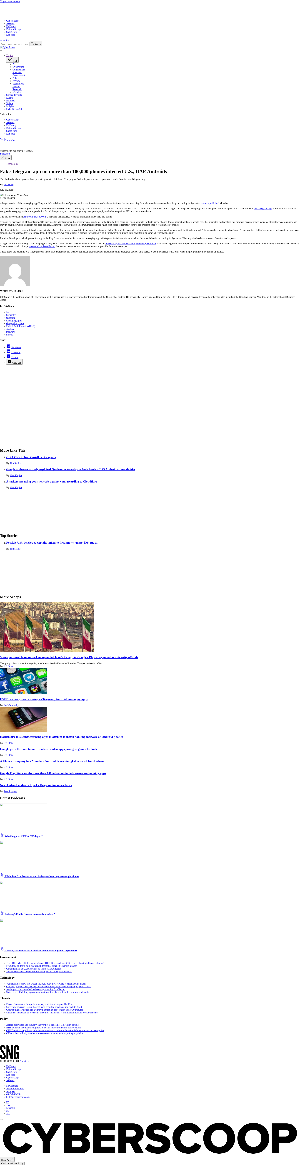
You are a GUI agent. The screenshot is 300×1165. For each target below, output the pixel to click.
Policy (15, 78)
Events (9, 97)
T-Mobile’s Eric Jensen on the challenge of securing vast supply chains (41, 876)
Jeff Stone (8, 184)
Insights (10, 106)
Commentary (18, 69)
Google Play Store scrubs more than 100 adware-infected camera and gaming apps (53, 773)
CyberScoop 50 (14, 109)
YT (8, 1113)
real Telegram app (263, 208)
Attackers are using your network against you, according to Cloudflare (51, 481)
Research (17, 89)
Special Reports (14, 95)
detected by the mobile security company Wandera (131, 243)
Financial (17, 72)
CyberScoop (12, 20)
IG (7, 1110)
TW (8, 1105)
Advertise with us (15, 1088)
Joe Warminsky (11, 705)
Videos (9, 103)
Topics (9, 55)
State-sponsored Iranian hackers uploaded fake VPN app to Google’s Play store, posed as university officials (69, 657)
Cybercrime (18, 66)
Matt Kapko (16, 475)
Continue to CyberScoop (12, 1163)
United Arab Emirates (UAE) (20, 326)
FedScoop (11, 26)
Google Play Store (15, 323)
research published (210, 203)
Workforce (17, 92)
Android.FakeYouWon (34, 216)
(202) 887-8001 (14, 1094)
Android (10, 329)
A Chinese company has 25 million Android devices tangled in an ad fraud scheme (52, 761)
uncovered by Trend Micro (42, 246)
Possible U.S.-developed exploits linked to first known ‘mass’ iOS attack (52, 542)
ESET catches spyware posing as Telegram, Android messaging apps (44, 699)
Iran (8, 312)
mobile (9, 334)
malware (10, 331)
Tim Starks (15, 463)
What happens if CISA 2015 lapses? (23, 836)
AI (13, 64)
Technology (18, 83)
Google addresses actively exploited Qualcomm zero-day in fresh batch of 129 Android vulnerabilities (70, 469)
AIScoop (10, 23)
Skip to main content (10, 1)
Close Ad (5, 1160)
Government (18, 75)
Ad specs (10, 1091)
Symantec (11, 315)
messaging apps (14, 320)
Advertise (5, 40)
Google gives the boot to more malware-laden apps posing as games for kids (48, 749)
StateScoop (11, 32)
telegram (10, 317)
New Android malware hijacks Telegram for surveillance (36, 785)
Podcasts (10, 100)
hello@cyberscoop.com (18, 1097)
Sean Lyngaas (10, 791)
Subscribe (10, 140)
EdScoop (10, 34)
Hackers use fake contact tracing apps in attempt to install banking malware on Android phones (61, 736)
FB (7, 1102)
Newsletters (12, 1085)
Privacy (16, 81)
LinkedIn (10, 1108)
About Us (24, 1061)
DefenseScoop (13, 29)
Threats (16, 86)
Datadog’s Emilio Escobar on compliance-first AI (30, 914)
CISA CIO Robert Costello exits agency (31, 457)
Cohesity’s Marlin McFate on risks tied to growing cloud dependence (40, 950)
